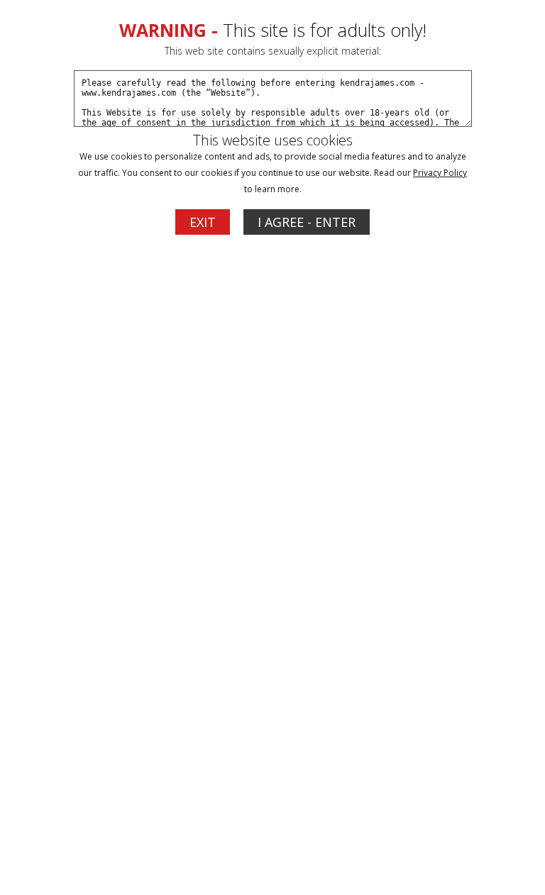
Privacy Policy (440, 173)
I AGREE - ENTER (307, 221)
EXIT (202, 221)
